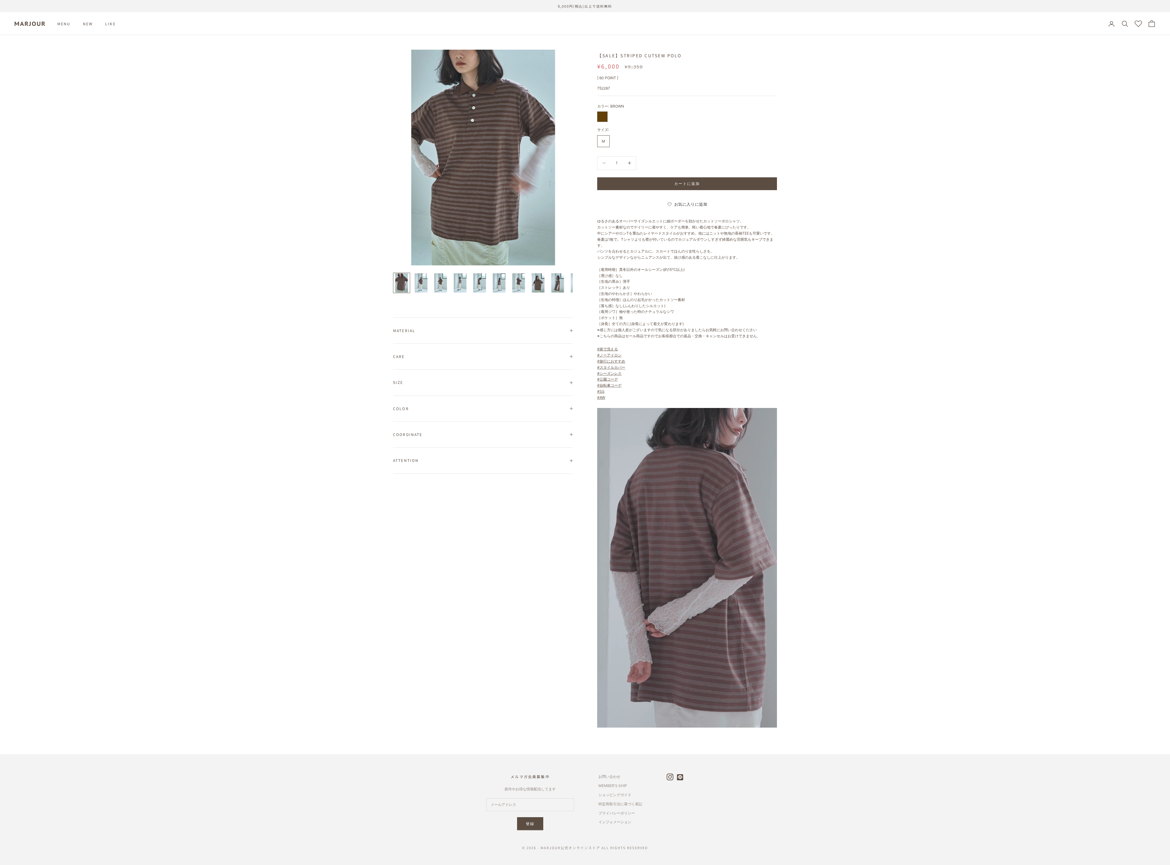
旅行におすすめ (612, 361)
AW (602, 397)
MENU (64, 23)
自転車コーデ (611, 385)
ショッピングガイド (614, 794)
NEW (88, 23)
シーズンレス (611, 373)
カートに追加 (687, 183)
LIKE (110, 23)
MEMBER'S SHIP (612, 785)
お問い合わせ (609, 776)
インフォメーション (614, 822)
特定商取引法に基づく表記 (620, 804)
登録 (530, 823)
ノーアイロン (611, 355)
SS (602, 391)
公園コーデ (609, 379)
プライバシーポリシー (616, 813)
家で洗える (609, 349)
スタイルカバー (612, 367)
